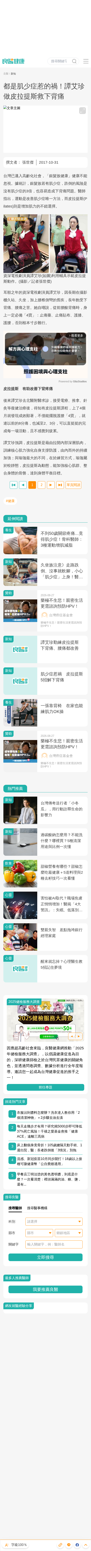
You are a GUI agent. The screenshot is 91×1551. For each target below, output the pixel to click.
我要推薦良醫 (45, 1289)
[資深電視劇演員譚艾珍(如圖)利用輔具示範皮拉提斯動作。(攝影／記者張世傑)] (45, 243)
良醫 (5, 73)
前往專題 (45, 1087)
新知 (13, 73)
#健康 (10, 501)
